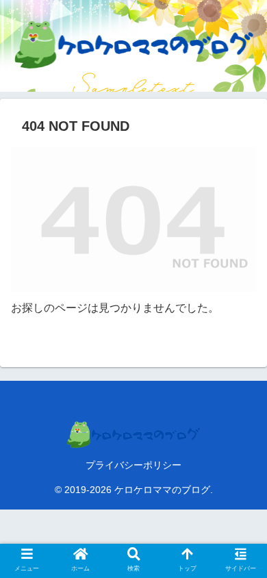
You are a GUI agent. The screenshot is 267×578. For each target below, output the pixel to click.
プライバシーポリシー (133, 465)
